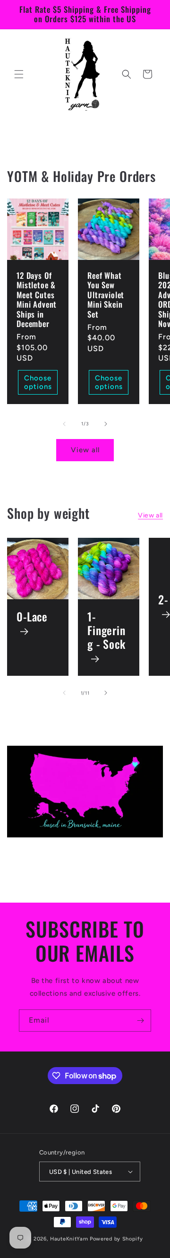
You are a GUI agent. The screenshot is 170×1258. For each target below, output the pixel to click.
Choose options (38, 382)
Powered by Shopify (116, 1239)
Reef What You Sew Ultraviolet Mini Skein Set (105, 295)
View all (85, 450)
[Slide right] (105, 424)
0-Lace (32, 617)
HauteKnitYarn (69, 1239)
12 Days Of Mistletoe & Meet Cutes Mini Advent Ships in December (37, 299)
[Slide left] (64, 424)
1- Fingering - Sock (106, 631)
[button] (18, 74)
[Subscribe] (140, 1020)
